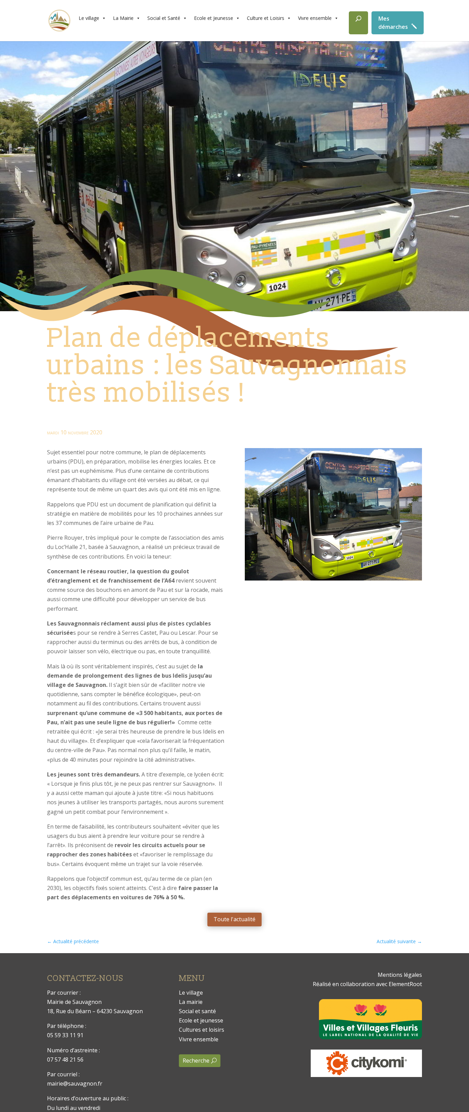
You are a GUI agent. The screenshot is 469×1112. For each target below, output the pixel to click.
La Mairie (123, 18)
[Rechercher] (358, 22)
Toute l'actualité (234, 919)
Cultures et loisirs (201, 1029)
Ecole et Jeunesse (213, 18)
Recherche (196, 1060)
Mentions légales (400, 975)
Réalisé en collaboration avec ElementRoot (367, 984)
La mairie (191, 1002)
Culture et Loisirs (265, 18)
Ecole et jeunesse (201, 1020)
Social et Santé (163, 18)
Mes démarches (393, 23)
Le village (89, 18)
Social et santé (197, 1011)
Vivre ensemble (315, 18)
